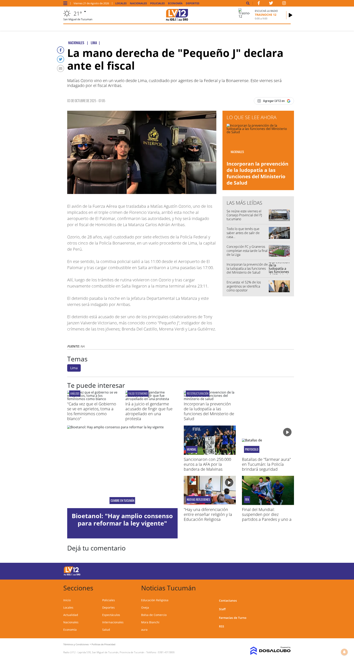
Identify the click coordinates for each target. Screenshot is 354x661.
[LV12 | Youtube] (261, 570)
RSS (221, 626)
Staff (222, 609)
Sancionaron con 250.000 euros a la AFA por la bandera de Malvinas (207, 464)
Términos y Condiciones (76, 644)
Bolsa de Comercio (154, 615)
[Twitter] (60, 59)
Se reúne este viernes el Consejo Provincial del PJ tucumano (244, 215)
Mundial (191, 449)
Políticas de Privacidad (103, 644)
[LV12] (72, 575)
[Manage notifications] (344, 652)
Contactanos (228, 600)
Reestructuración (197, 393)
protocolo (251, 449)
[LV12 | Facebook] (259, 4)
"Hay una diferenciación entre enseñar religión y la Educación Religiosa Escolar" (208, 517)
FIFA (247, 499)
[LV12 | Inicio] (286, 587)
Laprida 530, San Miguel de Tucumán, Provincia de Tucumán (111, 652)
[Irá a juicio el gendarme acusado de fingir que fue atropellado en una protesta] (151, 399)
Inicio (67, 600)
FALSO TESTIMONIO (138, 393)
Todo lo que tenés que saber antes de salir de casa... (243, 233)
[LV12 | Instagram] (284, 4)
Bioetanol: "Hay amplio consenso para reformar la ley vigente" (122, 519)
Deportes (192, 3)
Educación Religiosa (154, 600)
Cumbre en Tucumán (122, 500)
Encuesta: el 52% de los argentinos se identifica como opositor (244, 286)
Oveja (145, 607)
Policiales (157, 3)
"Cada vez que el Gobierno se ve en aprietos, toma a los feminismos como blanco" (91, 411)
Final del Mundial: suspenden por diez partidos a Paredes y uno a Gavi (267, 517)
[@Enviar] (60, 68)
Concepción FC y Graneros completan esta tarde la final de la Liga (247, 250)
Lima (74, 368)
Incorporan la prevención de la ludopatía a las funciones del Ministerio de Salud (257, 173)
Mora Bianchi (150, 622)
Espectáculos (111, 615)
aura (144, 630)
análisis (74, 393)
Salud (106, 630)
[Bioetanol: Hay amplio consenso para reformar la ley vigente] (122, 466)
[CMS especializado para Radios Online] (264, 651)
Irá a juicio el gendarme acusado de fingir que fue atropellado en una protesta (148, 411)
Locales (121, 3)
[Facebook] (60, 50)
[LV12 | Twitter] (271, 4)
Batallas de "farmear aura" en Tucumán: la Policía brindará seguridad (266, 464)
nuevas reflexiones (198, 499)
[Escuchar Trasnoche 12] (290, 15)
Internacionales (113, 622)
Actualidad (70, 615)
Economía (175, 3)
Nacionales (138, 3)
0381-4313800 (166, 652)
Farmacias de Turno (232, 618)
